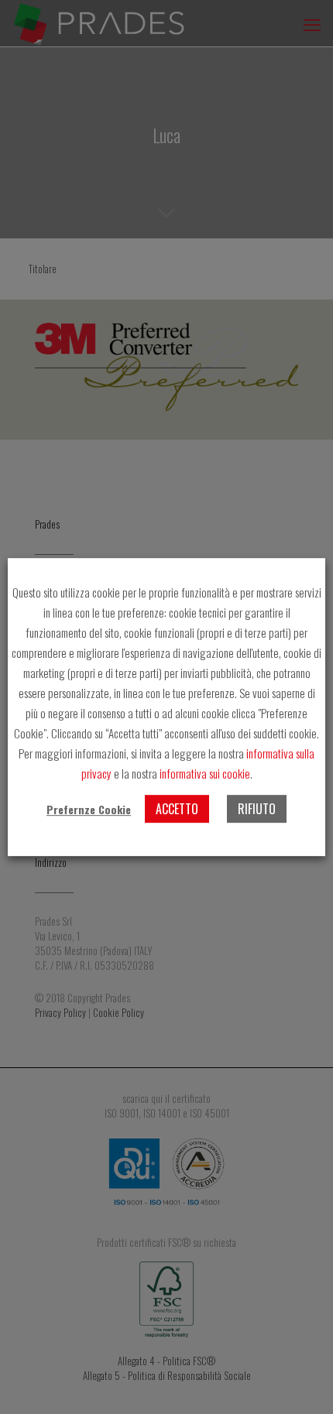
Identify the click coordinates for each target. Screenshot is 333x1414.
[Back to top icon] (301, 1382)
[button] (89, 809)
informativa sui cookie (205, 773)
